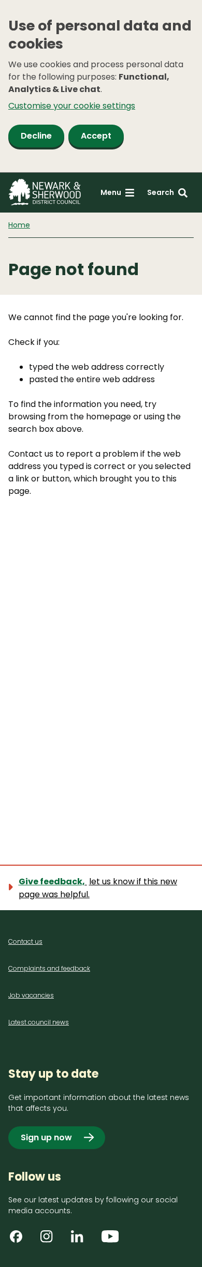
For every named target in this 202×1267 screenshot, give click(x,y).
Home (19, 225)
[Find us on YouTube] (111, 1240)
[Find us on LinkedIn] (80, 1240)
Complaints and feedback (49, 968)
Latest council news (38, 1022)
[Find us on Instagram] (50, 1240)
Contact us (25, 941)
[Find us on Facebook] (19, 1240)
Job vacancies (31, 995)
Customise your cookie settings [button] (71, 106)
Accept (96, 136)
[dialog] (101, 86)
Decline (36, 136)
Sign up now (46, 1137)
